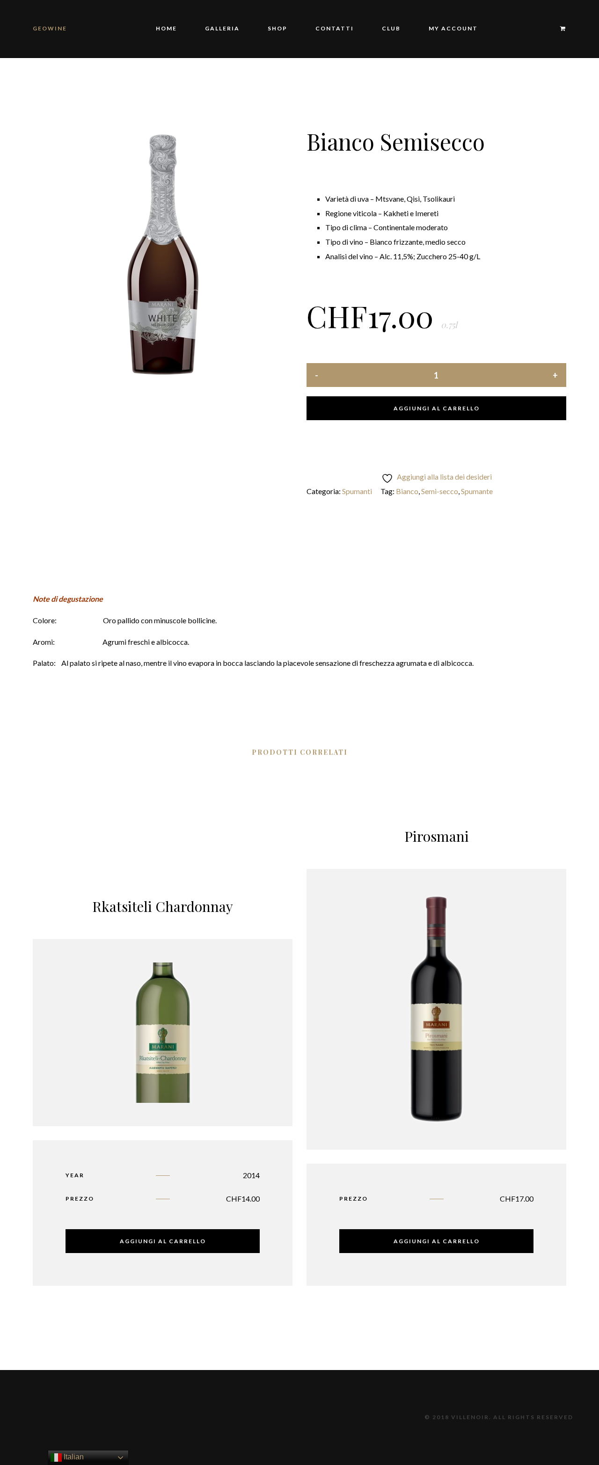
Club (391, 28)
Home (166, 28)
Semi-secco (439, 491)
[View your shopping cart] (558, 29)
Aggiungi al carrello (437, 408)
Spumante (477, 491)
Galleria (222, 28)
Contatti (334, 28)
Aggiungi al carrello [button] (163, 1241)
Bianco (407, 491)
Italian (73, 1457)
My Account (453, 28)
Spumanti (357, 491)
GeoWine (50, 28)
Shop (277, 28)
